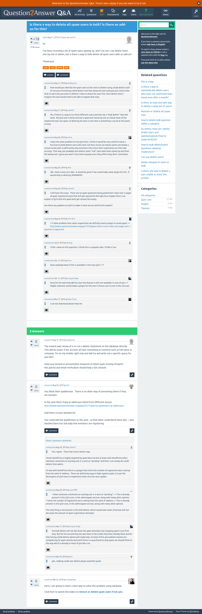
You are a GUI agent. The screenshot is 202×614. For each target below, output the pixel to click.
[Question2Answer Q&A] (37, 12)
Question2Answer (149, 37)
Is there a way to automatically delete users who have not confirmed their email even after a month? (156, 92)
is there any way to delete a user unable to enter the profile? (155, 174)
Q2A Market (194, 611)
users (53, 67)
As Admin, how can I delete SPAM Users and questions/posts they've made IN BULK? (155, 134)
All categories (148, 195)
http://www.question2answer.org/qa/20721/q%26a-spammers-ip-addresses (84, 405)
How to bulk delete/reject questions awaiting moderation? (154, 148)
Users (133, 14)
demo (113, 3)
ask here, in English (156, 44)
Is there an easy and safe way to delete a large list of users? (156, 104)
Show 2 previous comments (58, 440)
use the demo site (149, 63)
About (166, 14)
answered (48, 340)
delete (60, 67)
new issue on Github (150, 52)
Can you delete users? (152, 157)
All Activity (80, 14)
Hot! (102, 14)
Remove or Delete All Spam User (155, 113)
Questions (91, 14)
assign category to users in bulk (155, 164)
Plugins (64, 37)
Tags (124, 14)
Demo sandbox (24, 612)
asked (45, 37)
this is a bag (147, 81)
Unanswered (113, 14)
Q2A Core (146, 199)
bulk (66, 67)
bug (162, 55)
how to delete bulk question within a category (156, 122)
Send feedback (9, 612)
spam (46, 67)
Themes (145, 208)
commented (49, 83)
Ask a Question (146, 14)
